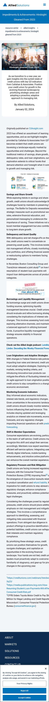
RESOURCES (12, 657)
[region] (24, 683)
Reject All (24, 691)
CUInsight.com (36, 128)
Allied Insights (29, 28)
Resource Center (11, 28)
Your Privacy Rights (24, 684)
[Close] (46, 669)
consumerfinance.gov (25, 606)
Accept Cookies (24, 698)
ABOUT (9, 637)
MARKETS (11, 644)
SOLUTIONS (12, 651)
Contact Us (13, 664)
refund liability (40, 482)
